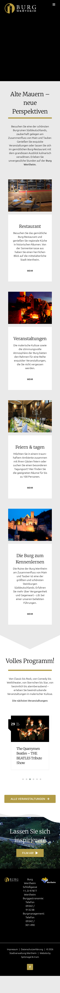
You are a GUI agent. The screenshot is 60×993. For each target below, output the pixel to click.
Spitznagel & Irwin (30, 956)
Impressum (12, 949)
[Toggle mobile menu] (54, 4)
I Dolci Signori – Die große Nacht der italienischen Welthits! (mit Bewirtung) (30, 757)
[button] (21, 779)
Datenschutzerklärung (32, 949)
